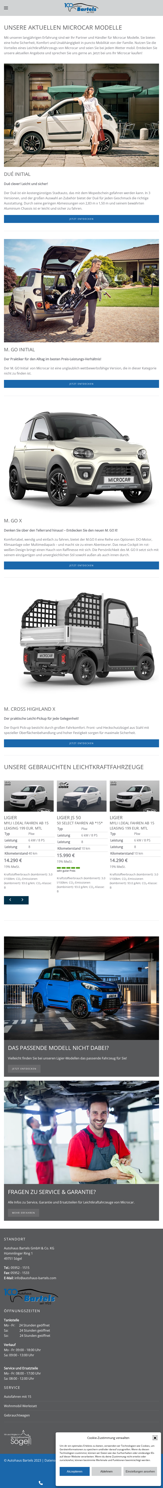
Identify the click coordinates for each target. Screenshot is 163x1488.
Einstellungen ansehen (140, 1471)
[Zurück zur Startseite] (82, 8)
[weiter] (22, 900)
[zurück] (10, 900)
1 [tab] (79, 902)
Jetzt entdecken (81, 218)
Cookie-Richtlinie (93, 1480)
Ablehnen (106, 1471)
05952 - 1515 (20, 1267)
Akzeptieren (74, 1471)
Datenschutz (111, 1480)
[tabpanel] (28, 836)
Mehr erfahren (23, 1212)
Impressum (126, 1480)
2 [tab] (83, 902)
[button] (155, 1438)
